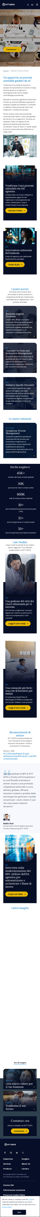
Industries (8, 1159)
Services (6, 71)
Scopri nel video (15, 894)
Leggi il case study (16, 623)
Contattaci (11, 49)
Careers (25, 1168)
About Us (26, 1164)
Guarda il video (15, 210)
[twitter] (23, 1152)
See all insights (20, 1063)
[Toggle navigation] (37, 4)
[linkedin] (17, 1152)
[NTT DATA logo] (8, 4)
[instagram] (11, 1152)
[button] (29, 4)
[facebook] (5, 1152)
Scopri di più (13, 264)
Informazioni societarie (14, 1190)
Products (7, 1168)
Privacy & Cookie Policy (14, 1195)
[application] (20, 1206)
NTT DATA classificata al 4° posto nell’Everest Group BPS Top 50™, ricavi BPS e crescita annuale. (19, 756)
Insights (25, 1159)
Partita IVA (8, 1185)
